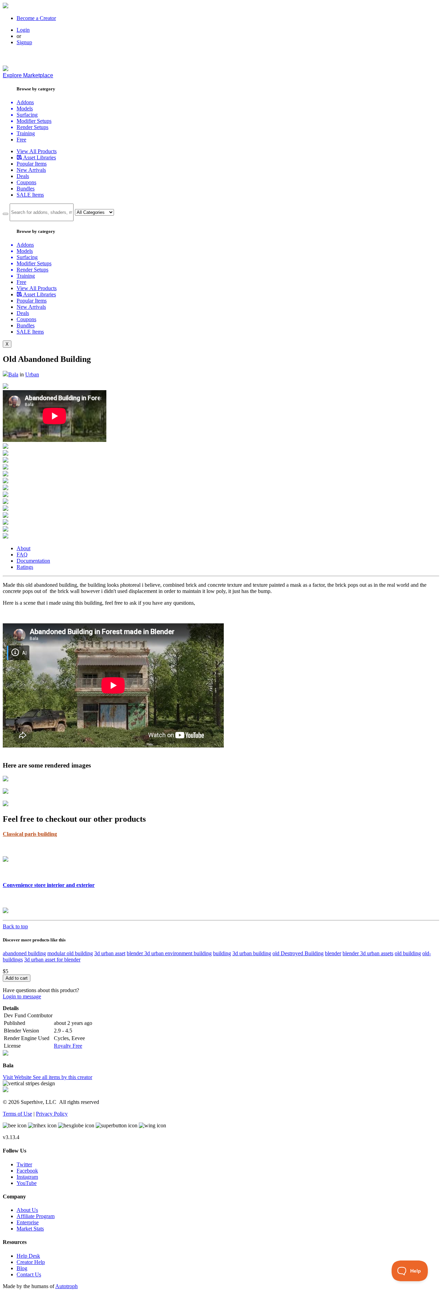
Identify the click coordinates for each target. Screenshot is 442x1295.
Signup (24, 42)
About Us (27, 1210)
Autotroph (66, 1286)
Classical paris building (30, 834)
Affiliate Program (36, 1216)
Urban (32, 374)
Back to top (15, 926)
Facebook (27, 1171)
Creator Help (31, 1262)
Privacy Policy (52, 1114)
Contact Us (29, 1274)
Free (21, 139)
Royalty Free (68, 1046)
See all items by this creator (62, 1077)
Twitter (24, 1164)
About (23, 548)
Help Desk (28, 1256)
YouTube (27, 1183)
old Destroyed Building (298, 953)
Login (23, 30)
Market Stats (30, 1229)
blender (333, 953)
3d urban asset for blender (52, 959)
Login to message (22, 996)
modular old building (70, 953)
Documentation (33, 561)
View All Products (37, 151)
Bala (13, 374)
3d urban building (251, 953)
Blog (22, 1268)
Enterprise (28, 1222)
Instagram (27, 1177)
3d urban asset (109, 953)
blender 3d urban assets (368, 953)
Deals (23, 176)
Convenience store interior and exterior (49, 885)
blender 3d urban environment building (169, 953)
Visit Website (18, 1077)
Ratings (25, 567)
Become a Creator (36, 18)
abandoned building (24, 953)
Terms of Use (17, 1114)
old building (408, 953)
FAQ (22, 554)
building (222, 953)
